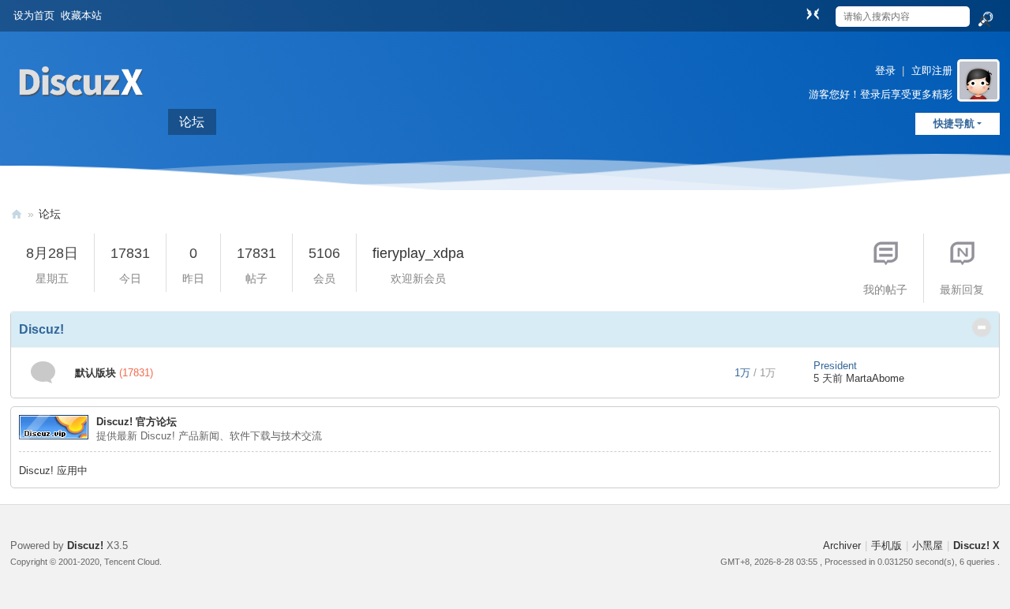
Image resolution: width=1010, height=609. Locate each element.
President (835, 366)
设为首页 (33, 15)
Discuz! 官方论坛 (136, 422)
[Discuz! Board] (81, 117)
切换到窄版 (813, 13)
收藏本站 (81, 15)
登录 (885, 71)
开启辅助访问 (798, 11)
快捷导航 (953, 123)
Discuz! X (976, 545)
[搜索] (984, 19)
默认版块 (95, 373)
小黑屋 (927, 545)
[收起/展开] (981, 327)
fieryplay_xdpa (418, 253)
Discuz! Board (16, 214)
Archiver (842, 545)
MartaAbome (875, 378)
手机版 (886, 545)
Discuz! (41, 329)
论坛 (191, 122)
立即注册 (931, 71)
